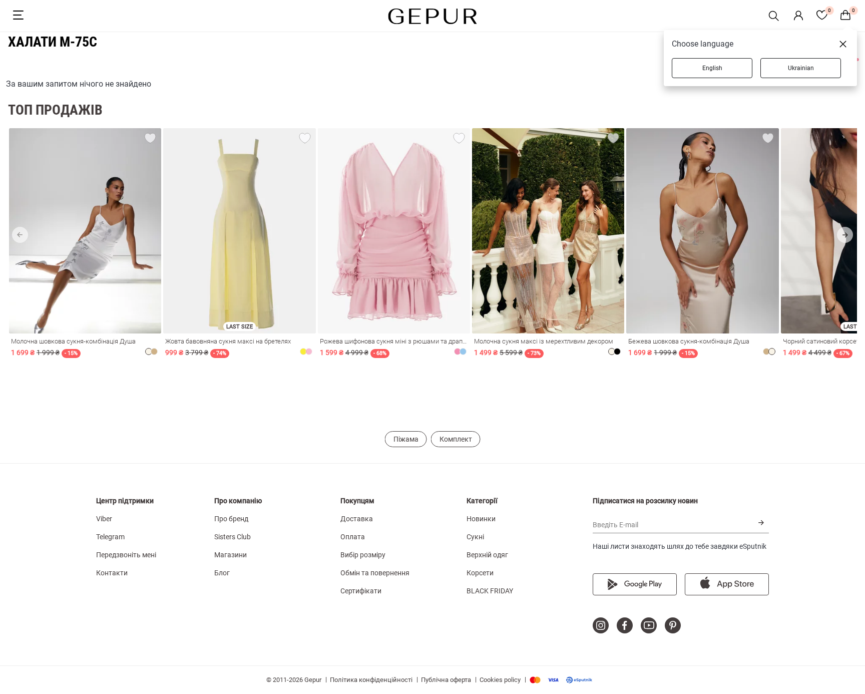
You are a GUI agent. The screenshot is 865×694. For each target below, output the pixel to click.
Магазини (230, 555)
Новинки (481, 519)
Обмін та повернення (374, 573)
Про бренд (231, 519)
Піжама (405, 439)
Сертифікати (360, 591)
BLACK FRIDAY (490, 591)
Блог (222, 573)
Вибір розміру (362, 555)
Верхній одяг (487, 555)
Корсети (480, 573)
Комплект (456, 439)
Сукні (475, 537)
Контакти (112, 573)
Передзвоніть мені (126, 555)
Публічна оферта (446, 679)
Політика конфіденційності (371, 679)
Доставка (356, 519)
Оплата (352, 537)
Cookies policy (500, 679)
